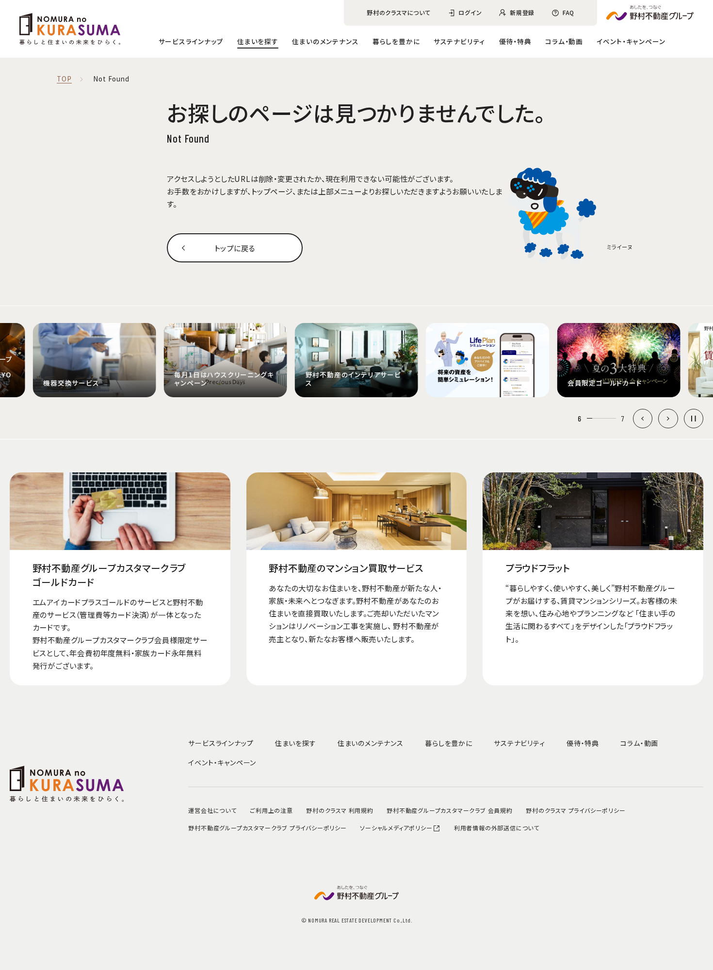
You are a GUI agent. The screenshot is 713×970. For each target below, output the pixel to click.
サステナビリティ (459, 41)
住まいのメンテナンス (325, 41)
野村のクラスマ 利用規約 (339, 810)
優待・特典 (515, 41)
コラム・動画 (564, 41)
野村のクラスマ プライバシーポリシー (575, 810)
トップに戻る (234, 247)
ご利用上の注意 (271, 810)
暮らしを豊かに (396, 41)
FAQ (568, 12)
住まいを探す (257, 41)
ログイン (470, 12)
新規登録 (522, 12)
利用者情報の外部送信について (496, 828)
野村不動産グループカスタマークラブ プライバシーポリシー (267, 828)
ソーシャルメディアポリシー (396, 828)
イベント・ (631, 41)
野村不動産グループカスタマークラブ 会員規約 (450, 810)
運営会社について (212, 810)
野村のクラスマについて (399, 12)
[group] (94, 360)
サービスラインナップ (191, 41)
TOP (64, 79)
